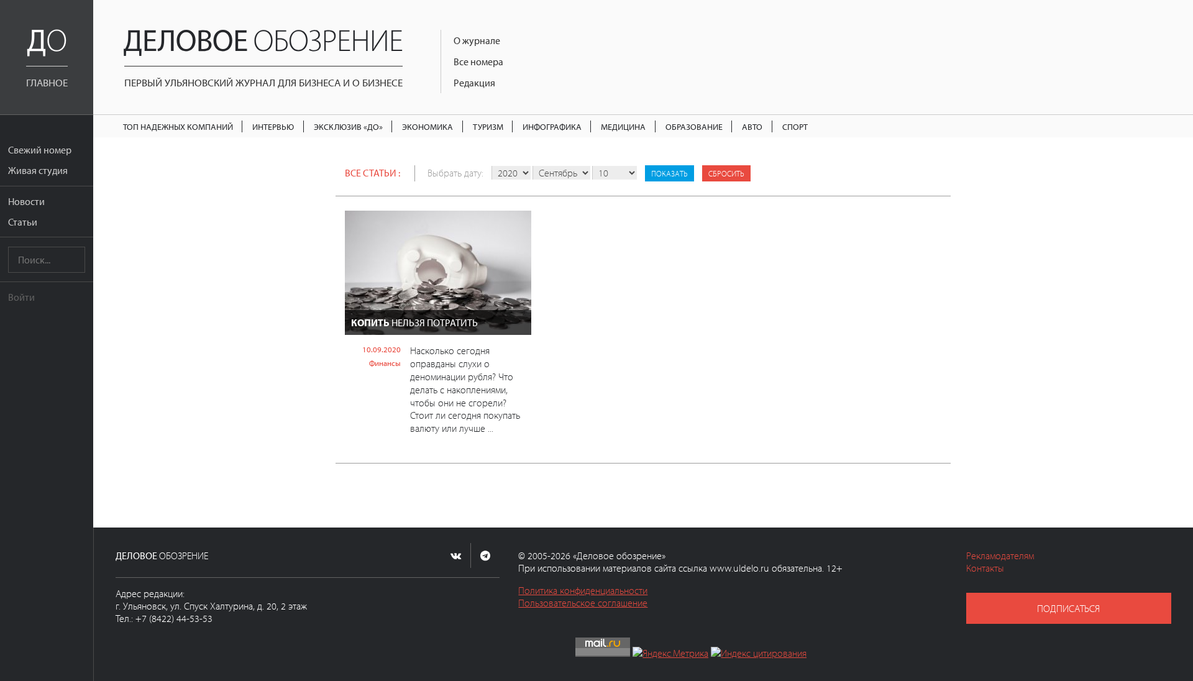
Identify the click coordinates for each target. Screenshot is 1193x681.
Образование (694, 126)
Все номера (478, 61)
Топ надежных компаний (178, 126)
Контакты (985, 568)
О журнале (477, 40)
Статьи (22, 222)
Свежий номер (39, 150)
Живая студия (38, 170)
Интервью (273, 126)
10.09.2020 (381, 349)
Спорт (795, 126)
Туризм (488, 126)
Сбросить (726, 173)
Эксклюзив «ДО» (348, 126)
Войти (21, 297)
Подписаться (1068, 608)
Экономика (427, 126)
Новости (26, 201)
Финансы (385, 363)
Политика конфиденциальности (582, 590)
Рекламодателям (1000, 555)
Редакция (474, 82)
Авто (752, 126)
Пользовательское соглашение (582, 602)
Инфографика (552, 126)
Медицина (623, 126)
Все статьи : (372, 173)
